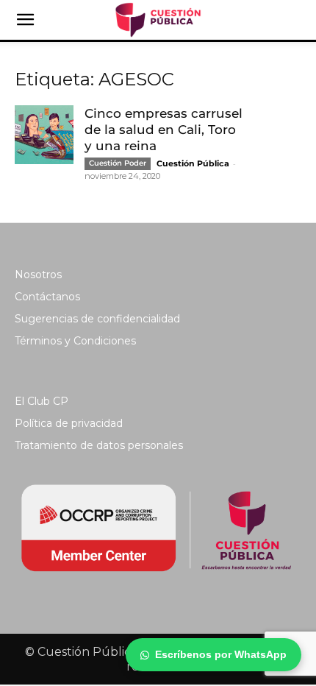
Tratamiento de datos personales (99, 445)
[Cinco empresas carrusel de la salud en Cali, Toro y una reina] (44, 134)
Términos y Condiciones (75, 340)
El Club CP (41, 401)
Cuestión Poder (117, 163)
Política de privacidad (69, 423)
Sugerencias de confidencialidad (97, 318)
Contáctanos (47, 296)
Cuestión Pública (193, 163)
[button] (25, 20)
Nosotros (38, 274)
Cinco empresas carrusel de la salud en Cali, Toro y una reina (164, 129)
